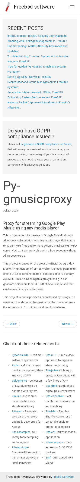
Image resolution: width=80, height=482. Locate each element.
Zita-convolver (54, 396)
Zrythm (16, 365)
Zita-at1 (50, 432)
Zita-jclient (52, 370)
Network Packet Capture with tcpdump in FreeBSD (38, 102)
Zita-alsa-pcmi (55, 442)
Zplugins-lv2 (19, 380)
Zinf (48, 457)
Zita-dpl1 (51, 385)
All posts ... (14, 107)
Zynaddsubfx (20, 355)
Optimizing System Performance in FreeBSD (34, 97)
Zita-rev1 (17, 411)
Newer (68, 323)
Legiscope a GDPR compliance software (46, 144)
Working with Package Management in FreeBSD (37, 41)
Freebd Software (63, 476)
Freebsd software (34, 7)
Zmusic (16, 396)
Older (11, 323)
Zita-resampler (21, 432)
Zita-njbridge (20, 447)
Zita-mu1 (51, 355)
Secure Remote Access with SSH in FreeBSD (35, 92)
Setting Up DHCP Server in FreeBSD (29, 76)
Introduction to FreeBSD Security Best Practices (37, 35)
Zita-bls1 (51, 411)
